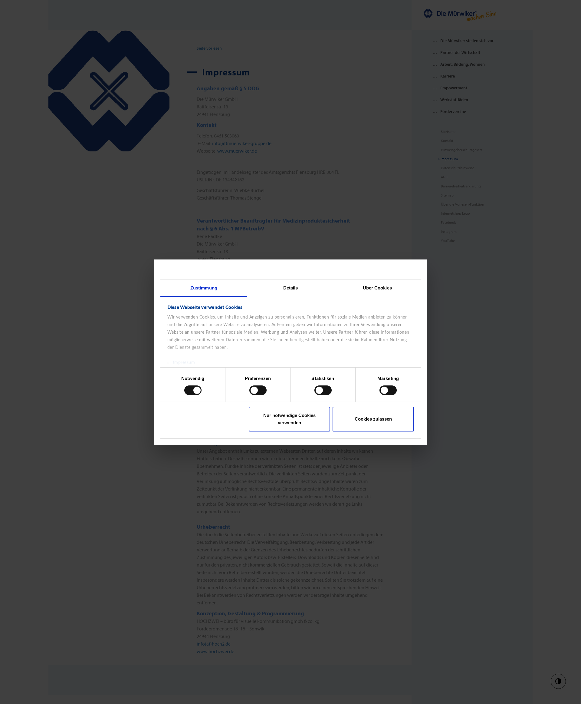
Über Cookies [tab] (377, 287)
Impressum (184, 362)
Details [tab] (290, 287)
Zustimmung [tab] (203, 287)
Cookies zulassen (373, 418)
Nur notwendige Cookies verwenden (289, 419)
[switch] (258, 390)
